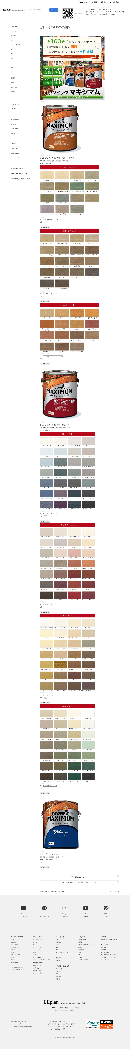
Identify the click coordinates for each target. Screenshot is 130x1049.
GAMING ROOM (15, 153)
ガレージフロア (15, 45)
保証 (57, 950)
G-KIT (57, 940)
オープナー (14, 36)
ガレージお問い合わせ (40, 973)
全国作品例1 (36, 968)
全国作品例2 (37, 971)
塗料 (12, 67)
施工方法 (58, 942)
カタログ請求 (105, 945)
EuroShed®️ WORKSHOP (20, 179)
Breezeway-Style (15, 104)
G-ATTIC (13, 124)
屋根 (12, 54)
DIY (57, 974)
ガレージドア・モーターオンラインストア (61, 1024)
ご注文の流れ (82, 940)
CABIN (13, 952)
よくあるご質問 (83, 960)
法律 (79, 952)
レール (13, 63)
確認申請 (81, 950)
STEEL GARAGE (17, 168)
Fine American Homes (19, 173)
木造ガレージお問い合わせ (109, 940)
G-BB (12, 83)
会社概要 (94, 2)
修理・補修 (103, 14)
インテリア (14, 49)
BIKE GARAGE (15, 157)
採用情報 (103, 2)
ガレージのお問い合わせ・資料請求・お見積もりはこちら (79, 882)
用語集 (80, 942)
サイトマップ (105, 960)
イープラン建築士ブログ (55, 1029)
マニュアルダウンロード (85, 945)
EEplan (63, 1037)
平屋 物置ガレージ (105, 9)
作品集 (58, 979)
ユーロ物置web (114, 2)
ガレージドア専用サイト (40, 960)
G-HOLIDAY (14, 87)
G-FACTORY (14, 128)
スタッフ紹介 (105, 952)
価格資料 (58, 960)
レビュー (58, 971)
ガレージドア (105, 12)
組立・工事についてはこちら (79, 877)
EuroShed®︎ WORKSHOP (17, 970)
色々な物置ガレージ (92, 12)
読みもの (58, 976)
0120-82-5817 (84, 2)
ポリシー (81, 947)
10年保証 (30, 9)
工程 (57, 947)
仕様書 (80, 957)
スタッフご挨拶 (119, 12)
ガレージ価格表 (90, 9)
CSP (57, 945)
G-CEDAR (13, 92)
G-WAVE (13, 108)
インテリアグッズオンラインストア (59, 1026)
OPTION (58, 891)
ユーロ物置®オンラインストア (57, 1021)
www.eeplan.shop (15, 1024)
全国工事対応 (37, 9)
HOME (42, 891)
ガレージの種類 (49, 891)
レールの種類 (37, 957)
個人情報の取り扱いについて (109, 955)
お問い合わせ (53, 10)
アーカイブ (59, 969)
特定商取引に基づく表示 (108, 957)
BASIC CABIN (14, 148)
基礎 (12, 58)
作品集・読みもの (91, 14)
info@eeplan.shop (71, 1007)
